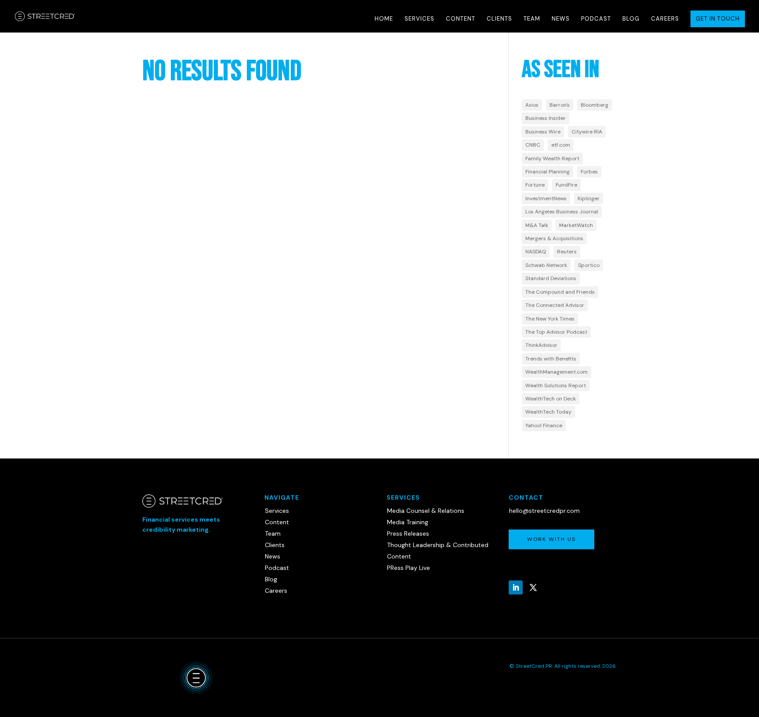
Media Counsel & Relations (425, 511)
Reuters (567, 251)
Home (384, 19)
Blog (631, 19)
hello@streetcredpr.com (544, 511)
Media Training (407, 522)
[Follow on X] (533, 587)
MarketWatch (576, 225)
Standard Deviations (550, 278)
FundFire (566, 184)
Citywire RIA (586, 131)
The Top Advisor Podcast (556, 331)
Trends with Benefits (550, 358)
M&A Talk (536, 225)
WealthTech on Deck (550, 398)
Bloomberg (594, 104)
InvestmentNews (546, 198)
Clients (499, 19)
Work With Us (551, 539)
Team (532, 19)
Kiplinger (589, 198)
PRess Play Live (408, 568)
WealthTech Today (548, 411)
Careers (665, 19)
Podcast (596, 19)
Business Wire (542, 131)
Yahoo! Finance (543, 425)
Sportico (589, 265)
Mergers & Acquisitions (554, 238)
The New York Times (550, 318)
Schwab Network (546, 265)
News (561, 19)
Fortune (535, 184)
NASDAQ (535, 251)
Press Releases (408, 533)
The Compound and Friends (560, 291)
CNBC (532, 144)
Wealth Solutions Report (555, 385)
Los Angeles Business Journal (561, 211)
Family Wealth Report (552, 158)
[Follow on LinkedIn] (516, 587)
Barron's (559, 104)
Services (419, 19)
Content (460, 19)
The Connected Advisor (554, 305)
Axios (532, 104)
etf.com (560, 144)
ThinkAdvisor (541, 345)
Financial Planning (547, 171)
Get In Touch (718, 18)
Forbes (589, 171)
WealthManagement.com (556, 371)
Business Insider (545, 118)
